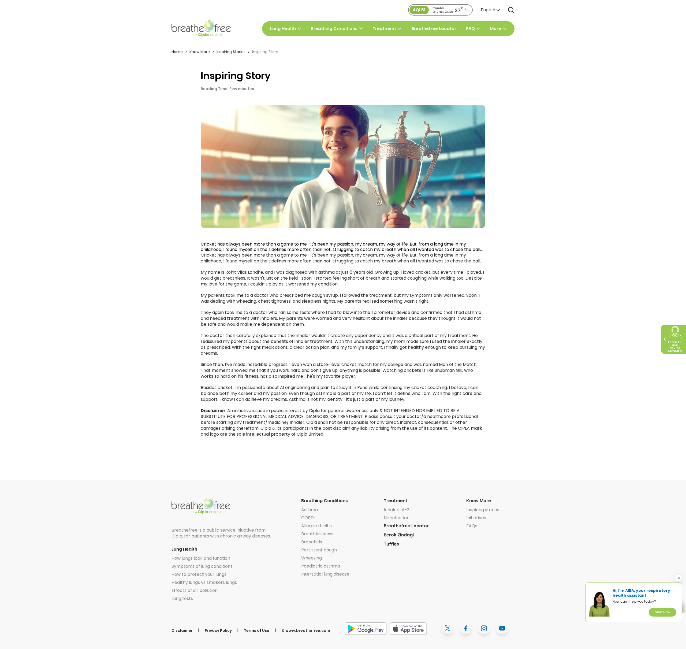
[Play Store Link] (366, 628)
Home (177, 51)
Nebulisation (396, 518)
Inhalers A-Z (396, 510)
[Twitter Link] (447, 628)
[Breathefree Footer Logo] (201, 506)
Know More (199, 51)
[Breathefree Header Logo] (201, 28)
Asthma (309, 510)
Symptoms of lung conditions (202, 566)
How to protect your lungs (199, 574)
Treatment (395, 501)
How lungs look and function (201, 558)
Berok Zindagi (399, 535)
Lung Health (184, 549)
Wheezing (311, 558)
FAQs (471, 526)
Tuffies (391, 544)
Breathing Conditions (324, 501)
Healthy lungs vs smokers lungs (204, 582)
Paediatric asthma (320, 566)
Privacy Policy (218, 630)
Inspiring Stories (231, 51)
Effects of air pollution (195, 590)
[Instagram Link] (484, 628)
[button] (490, 10)
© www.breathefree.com (305, 630)
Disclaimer (182, 630)
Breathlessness (317, 534)
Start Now (662, 612)
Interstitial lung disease (325, 574)
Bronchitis (311, 542)
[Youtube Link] (502, 628)
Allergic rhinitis (316, 526)
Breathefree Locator (433, 28)
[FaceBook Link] (466, 628)
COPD (307, 518)
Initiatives (476, 518)
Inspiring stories (482, 510)
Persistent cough (319, 550)
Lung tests (182, 598)
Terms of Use (256, 630)
